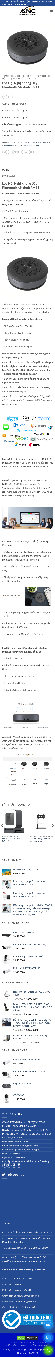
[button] (4, 11)
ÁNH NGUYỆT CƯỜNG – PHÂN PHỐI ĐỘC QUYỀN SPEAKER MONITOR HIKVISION (25, 1259)
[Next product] (4, 97)
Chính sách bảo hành (12, 1284)
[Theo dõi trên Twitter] (14, 1165)
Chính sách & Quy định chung (17, 1278)
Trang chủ (8, 76)
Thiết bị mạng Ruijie (39, 1345)
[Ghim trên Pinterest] (26, 152)
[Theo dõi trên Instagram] (9, 1165)
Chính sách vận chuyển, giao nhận (19, 1301)
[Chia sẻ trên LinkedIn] (31, 152)
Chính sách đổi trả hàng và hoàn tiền (20, 1295)
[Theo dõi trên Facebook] (4, 1165)
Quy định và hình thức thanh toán (19, 1307)
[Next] (52, 831)
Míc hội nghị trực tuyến (29, 145)
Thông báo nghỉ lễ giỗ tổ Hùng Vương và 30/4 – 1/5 (26, 1249)
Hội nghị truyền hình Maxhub (19, 78)
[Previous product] (10, 97)
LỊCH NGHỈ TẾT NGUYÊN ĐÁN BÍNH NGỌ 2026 (27, 1232)
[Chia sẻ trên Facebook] (10, 152)
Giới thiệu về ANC (16, 1343)
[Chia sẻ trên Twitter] (15, 152)
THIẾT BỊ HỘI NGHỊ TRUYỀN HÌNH (33, 76)
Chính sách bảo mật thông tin (17, 1290)
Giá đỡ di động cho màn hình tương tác (39, 839)
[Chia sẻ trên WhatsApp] (4, 152)
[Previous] (2, 831)
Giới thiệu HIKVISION (37, 1343)
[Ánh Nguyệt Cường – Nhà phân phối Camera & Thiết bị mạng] (27, 11)
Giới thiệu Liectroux (17, 1345)
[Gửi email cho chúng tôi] (19, 1165)
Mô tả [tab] (5, 170)
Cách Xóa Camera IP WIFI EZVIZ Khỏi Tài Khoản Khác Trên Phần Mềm (26, 1240)
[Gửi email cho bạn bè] (20, 152)
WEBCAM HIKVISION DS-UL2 (12, 839)
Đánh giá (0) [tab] (8, 176)
